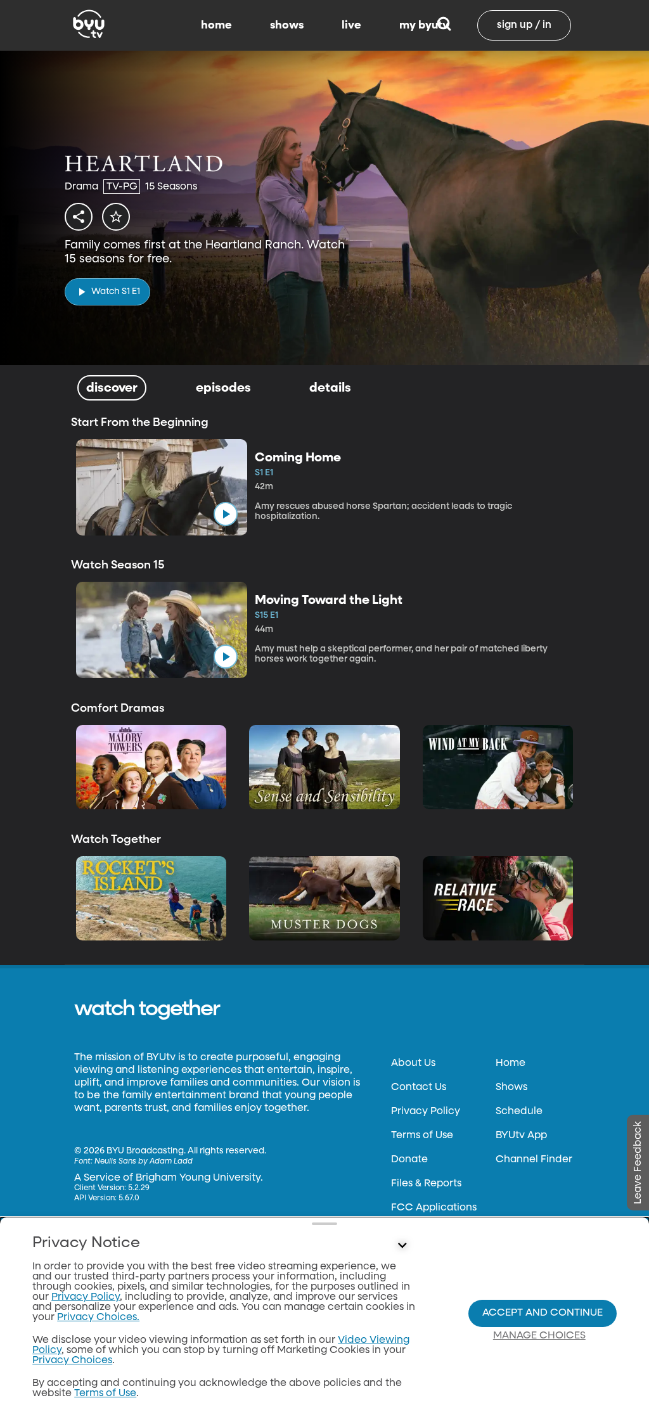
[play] (226, 514)
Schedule (519, 1111)
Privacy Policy (425, 1111)
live (351, 25)
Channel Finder (534, 1160)
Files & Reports (426, 1184)
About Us (413, 1063)
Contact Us (418, 1087)
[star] (116, 217)
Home (510, 1063)
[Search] (444, 25)
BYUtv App (521, 1136)
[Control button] (402, 1246)
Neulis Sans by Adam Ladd (143, 1161)
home (216, 25)
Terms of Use (422, 1136)
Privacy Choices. (98, 1317)
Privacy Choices (72, 1361)
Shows (511, 1087)
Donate (409, 1160)
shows (287, 25)
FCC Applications (434, 1208)
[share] (79, 217)
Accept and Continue (542, 1313)
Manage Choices (539, 1336)
